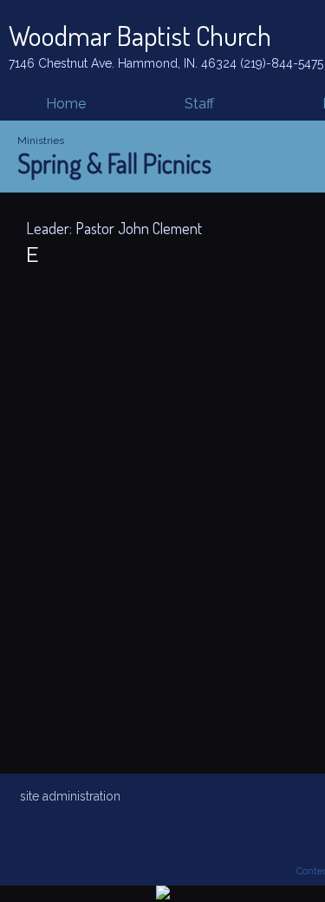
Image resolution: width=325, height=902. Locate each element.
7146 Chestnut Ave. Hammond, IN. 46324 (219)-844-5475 (166, 63)
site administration (70, 796)
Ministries (40, 140)
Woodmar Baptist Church (140, 35)
